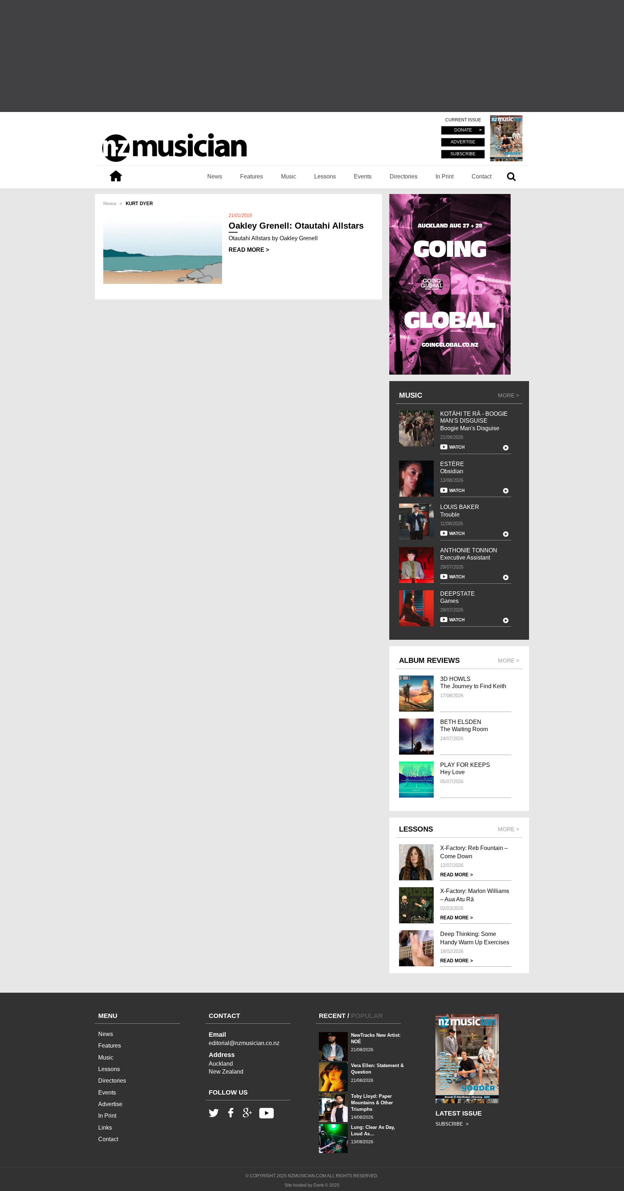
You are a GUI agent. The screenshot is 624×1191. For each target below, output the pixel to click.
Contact (481, 176)
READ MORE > (249, 250)
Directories (403, 176)
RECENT (332, 1015)
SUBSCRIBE (463, 153)
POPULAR (367, 1015)
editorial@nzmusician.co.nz (244, 1043)
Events (363, 176)
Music (288, 176)
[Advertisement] (312, 56)
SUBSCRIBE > (452, 1124)
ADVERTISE (463, 142)
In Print (445, 176)
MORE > (508, 395)
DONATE (463, 130)
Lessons (325, 176)
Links (105, 1128)
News (214, 176)
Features (251, 176)
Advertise (110, 1104)
